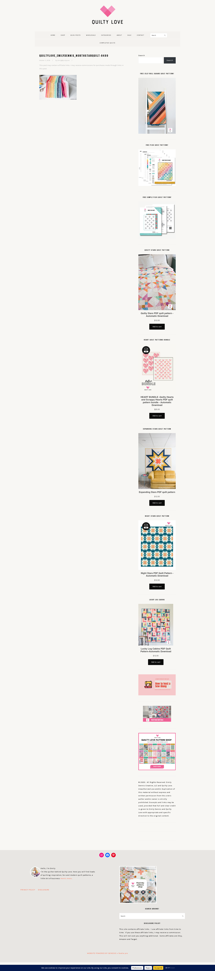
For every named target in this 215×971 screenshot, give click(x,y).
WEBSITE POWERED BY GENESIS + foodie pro (107, 953)
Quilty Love (107, 14)
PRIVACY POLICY (27, 890)
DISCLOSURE (43, 890)
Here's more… (66, 878)
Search (141, 55)
